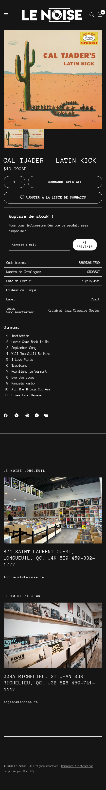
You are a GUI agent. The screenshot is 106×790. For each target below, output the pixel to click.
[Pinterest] (28, 415)
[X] (17, 415)
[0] (99, 15)
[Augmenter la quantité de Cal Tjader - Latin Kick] (21, 182)
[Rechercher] (92, 15)
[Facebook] (7, 415)
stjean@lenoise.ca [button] (21, 702)
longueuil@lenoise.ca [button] (24, 577)
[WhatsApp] (38, 415)
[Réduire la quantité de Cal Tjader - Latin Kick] (7, 182)
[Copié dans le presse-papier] (47, 415)
